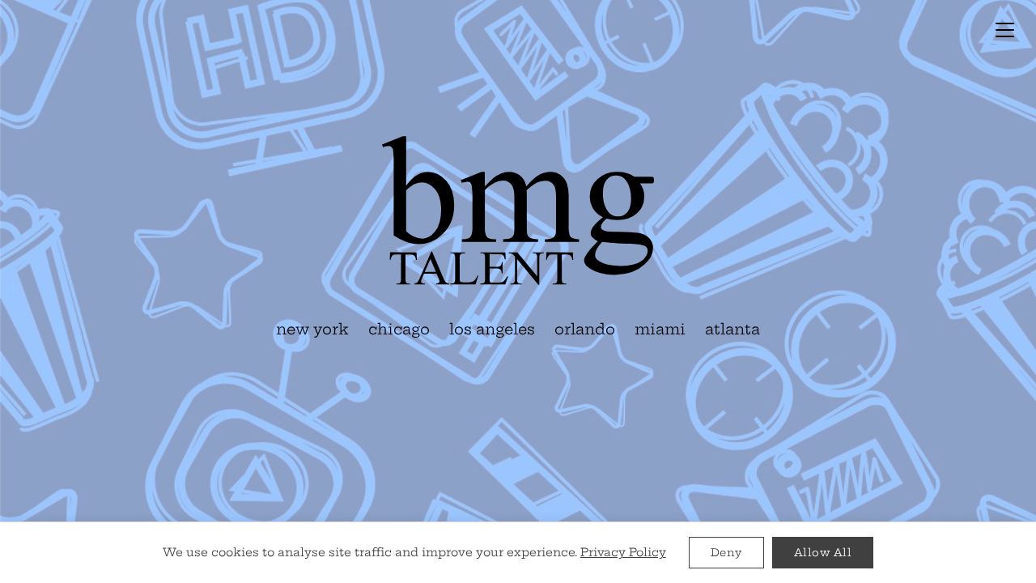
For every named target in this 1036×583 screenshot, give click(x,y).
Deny (726, 552)
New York (312, 329)
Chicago (399, 329)
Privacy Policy (623, 552)
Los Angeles (492, 329)
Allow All (823, 552)
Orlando (584, 329)
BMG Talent (518, 210)
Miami (660, 329)
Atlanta (732, 329)
